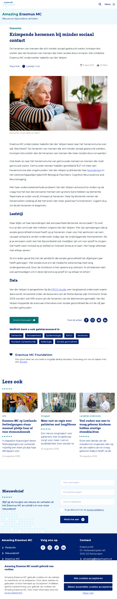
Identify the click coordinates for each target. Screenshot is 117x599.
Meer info (88, 593)
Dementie (16, 335)
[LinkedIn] (105, 320)
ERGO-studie (58, 289)
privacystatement (13, 593)
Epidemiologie (53, 335)
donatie (23, 362)
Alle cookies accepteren (88, 578)
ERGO (69, 335)
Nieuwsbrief (12, 553)
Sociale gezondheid (67, 341)
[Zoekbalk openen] (100, 4)
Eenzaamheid (34, 335)
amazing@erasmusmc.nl (97, 559)
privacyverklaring (95, 510)
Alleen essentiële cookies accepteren (90, 587)
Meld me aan (71, 519)
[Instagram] (92, 320)
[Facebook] (86, 320)
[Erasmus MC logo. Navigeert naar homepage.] (8, 4)
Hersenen (82, 335)
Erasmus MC (12, 559)
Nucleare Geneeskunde (23, 341)
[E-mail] (99, 320)
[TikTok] (56, 547)
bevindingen (94, 170)
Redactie (10, 547)
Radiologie (46, 341)
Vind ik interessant (22, 320)
